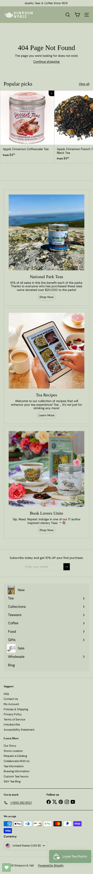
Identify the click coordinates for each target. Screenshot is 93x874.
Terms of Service (14, 719)
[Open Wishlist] (6, 867)
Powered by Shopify (51, 865)
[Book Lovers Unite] (46, 469)
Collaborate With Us (17, 761)
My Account (11, 704)
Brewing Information (16, 771)
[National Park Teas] (46, 232)
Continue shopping (46, 61)
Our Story (10, 746)
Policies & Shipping (16, 709)
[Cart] (77, 15)
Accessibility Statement (19, 729)
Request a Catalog (15, 756)
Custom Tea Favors (16, 776)
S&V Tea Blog (12, 781)
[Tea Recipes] (46, 351)
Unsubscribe (12, 724)
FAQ (6, 694)
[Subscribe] (66, 566)
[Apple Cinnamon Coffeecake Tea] (27, 125)
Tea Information (14, 766)
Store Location (13, 751)
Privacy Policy (13, 714)
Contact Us (11, 699)
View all (84, 84)
